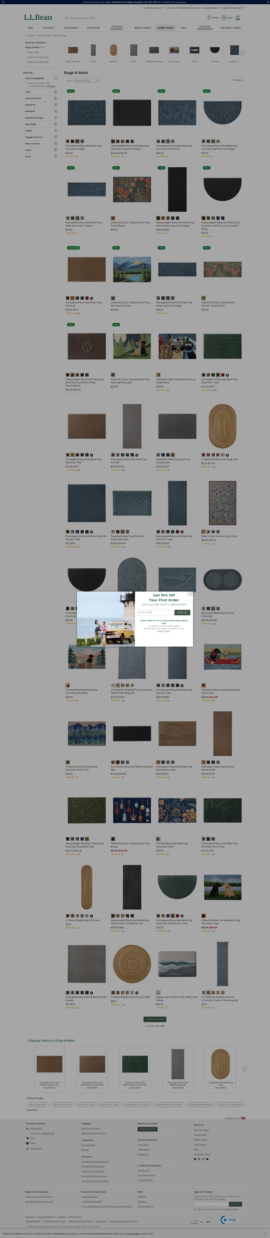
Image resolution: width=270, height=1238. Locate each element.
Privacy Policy (164, 631)
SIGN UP (182, 612)
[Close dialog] (189, 594)
